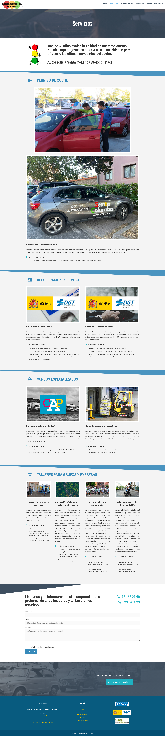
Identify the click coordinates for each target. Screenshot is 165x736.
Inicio (105, 4)
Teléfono (28, 619)
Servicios (114, 4)
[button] (31, 651)
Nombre (28, 611)
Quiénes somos (127, 4)
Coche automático (155, 4)
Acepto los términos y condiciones (41, 647)
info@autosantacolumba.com (43, 722)
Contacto (140, 4)
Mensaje (28, 627)
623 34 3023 (131, 602)
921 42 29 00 (131, 596)
